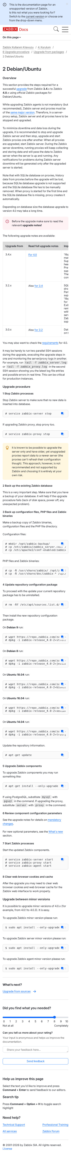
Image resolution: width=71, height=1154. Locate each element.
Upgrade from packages (49, 51)
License (7, 1148)
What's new (56, 831)
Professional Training (55, 1124)
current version (35, 16)
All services (10, 1131)
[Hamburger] (65, 29)
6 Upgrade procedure (16, 51)
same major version (22, 112)
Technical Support (14, 1124)
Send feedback (35, 1061)
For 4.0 (32, 254)
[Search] (56, 29)
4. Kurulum (44, 47)
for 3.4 (39, 285)
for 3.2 (39, 329)
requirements (50, 342)
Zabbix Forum (50, 1131)
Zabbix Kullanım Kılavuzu (18, 47)
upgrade (21, 88)
